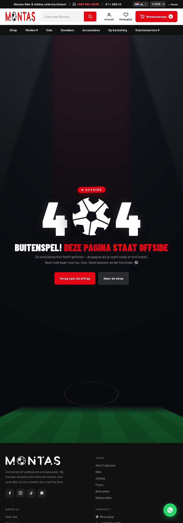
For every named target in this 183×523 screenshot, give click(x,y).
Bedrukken (103, 491)
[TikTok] (31, 493)
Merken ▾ (31, 30)
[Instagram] (20, 493)
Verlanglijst (125, 19)
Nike (98, 472)
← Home (172, 4)
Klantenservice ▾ (147, 30)
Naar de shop (113, 278)
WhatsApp (107, 517)
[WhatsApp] (42, 493)
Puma (99, 485)
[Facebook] (10, 493)
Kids (49, 30)
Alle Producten (105, 465)
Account (109, 19)
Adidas (100, 478)
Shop (13, 30)
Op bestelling (117, 30)
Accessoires (91, 30)
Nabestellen (104, 498)
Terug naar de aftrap (74, 278)
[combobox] (62, 16)
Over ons (11, 517)
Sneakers (67, 30)
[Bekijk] (90, 16)
